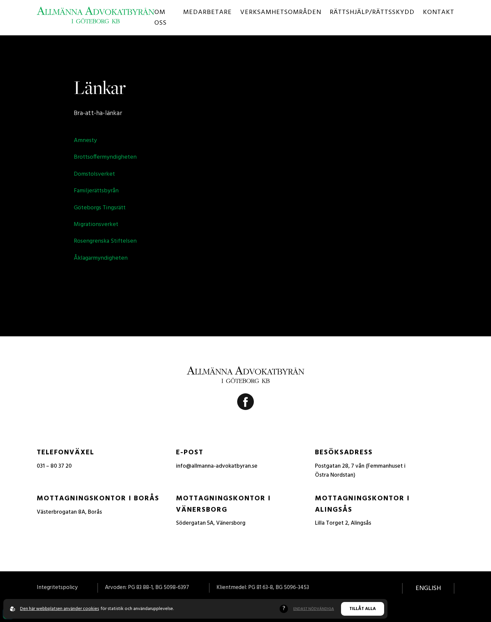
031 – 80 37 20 (54, 466)
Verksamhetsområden (280, 12)
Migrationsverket (96, 224)
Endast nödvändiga (313, 609)
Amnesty (85, 140)
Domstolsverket (94, 174)
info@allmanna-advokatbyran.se (217, 466)
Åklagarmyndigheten (101, 258)
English (428, 588)
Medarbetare (207, 12)
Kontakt (438, 12)
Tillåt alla (362, 608)
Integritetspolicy (57, 587)
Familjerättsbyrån (96, 191)
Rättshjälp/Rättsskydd (372, 12)
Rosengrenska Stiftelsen (105, 241)
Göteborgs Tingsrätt (100, 208)
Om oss (160, 17)
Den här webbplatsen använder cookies (59, 609)
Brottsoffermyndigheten (105, 157)
